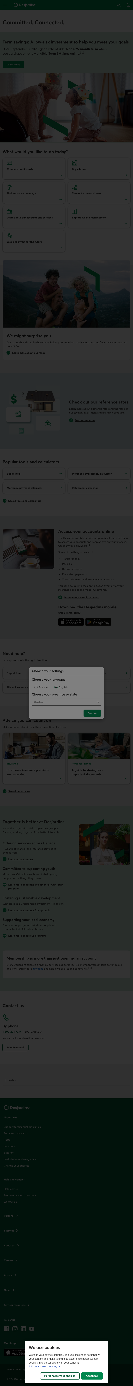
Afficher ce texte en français (44, 1366)
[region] (66, 1362)
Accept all (92, 1376)
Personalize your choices (59, 1376)
